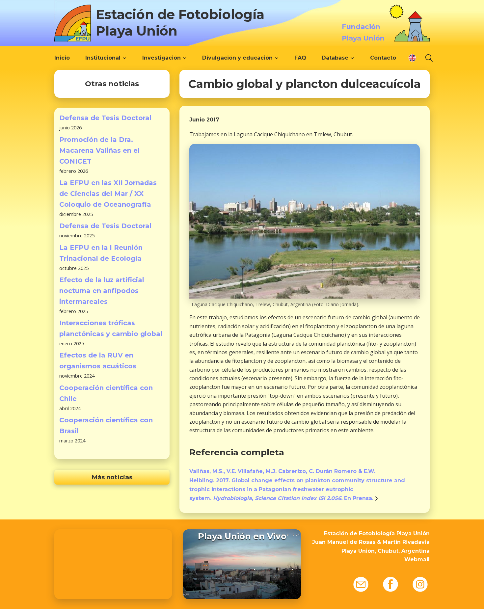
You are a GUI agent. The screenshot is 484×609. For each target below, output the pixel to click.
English (412, 58)
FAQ (300, 58)
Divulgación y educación (237, 58)
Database (335, 58)
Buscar (429, 58)
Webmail (417, 559)
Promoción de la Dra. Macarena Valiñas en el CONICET (99, 150)
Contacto (383, 58)
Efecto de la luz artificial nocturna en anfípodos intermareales (101, 290)
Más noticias (112, 477)
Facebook (390, 584)
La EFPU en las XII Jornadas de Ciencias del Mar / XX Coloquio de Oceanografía (108, 193)
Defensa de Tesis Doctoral (105, 118)
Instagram (420, 584)
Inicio (62, 58)
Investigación (161, 58)
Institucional (103, 58)
